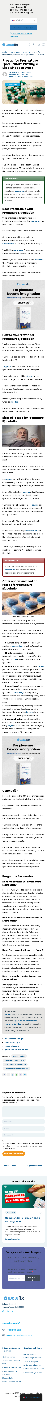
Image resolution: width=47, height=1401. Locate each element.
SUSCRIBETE (32, 1278)
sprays (40, 666)
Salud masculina (23, 52)
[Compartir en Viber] (20, 1074)
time (15, 659)
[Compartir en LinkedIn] (12, 1074)
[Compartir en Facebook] (4, 1074)
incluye (29, 712)
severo (35, 505)
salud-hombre (19, 1056)
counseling (18, 692)
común (8, 479)
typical (7, 366)
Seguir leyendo (12, 1239)
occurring (19, 191)
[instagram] (3, 1311)
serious (26, 492)
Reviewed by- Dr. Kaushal (19, 74)
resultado (39, 259)
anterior (6, 1213)
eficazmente (8, 243)
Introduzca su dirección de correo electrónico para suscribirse (22, 1270)
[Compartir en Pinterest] (8, 1074)
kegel (10, 725)
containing (17, 646)
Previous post (10, 1166)
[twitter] (12, 1311)
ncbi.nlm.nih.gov (12, 1042)
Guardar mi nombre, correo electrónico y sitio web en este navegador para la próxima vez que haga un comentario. (23, 1146)
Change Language (23, 27)
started (29, 376)
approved (18, 250)
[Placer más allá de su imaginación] (23, 328)
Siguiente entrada (34, 1166)
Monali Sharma (24, 72)
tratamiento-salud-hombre (16, 1068)
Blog (11, 52)
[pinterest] (8, 1311)
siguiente (40, 1213)
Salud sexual (11, 1213)
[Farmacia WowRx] (10, 44)
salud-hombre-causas (14, 1060)
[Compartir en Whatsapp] (16, 1074)
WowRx (7, 1014)
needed (14, 402)
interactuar (31, 530)
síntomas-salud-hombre (15, 1064)
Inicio (4, 52)
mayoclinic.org (12, 1046)
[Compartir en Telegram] (25, 1074)
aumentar (35, 221)
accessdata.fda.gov (14, 1038)
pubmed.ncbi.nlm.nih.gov (17, 1049)
